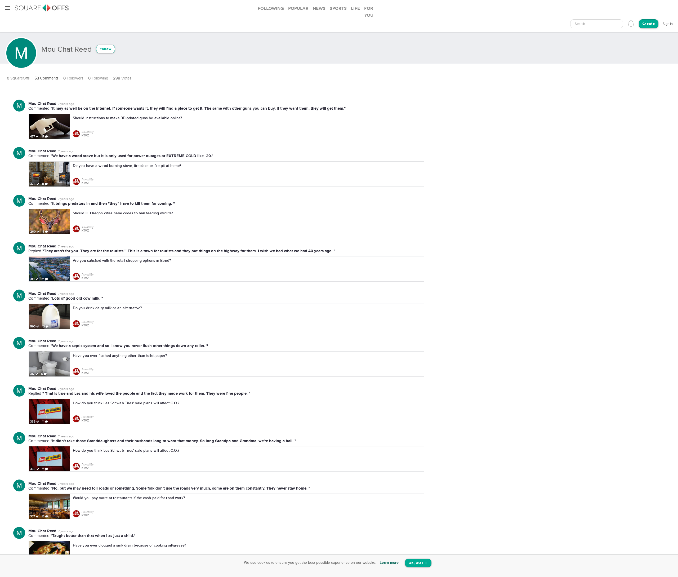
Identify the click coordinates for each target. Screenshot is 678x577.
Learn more (389, 563)
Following (98, 78)
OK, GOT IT (418, 563)
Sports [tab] (338, 8)
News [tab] (319, 8)
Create (648, 24)
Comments (46, 78)
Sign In (668, 24)
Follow (105, 49)
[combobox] (596, 23)
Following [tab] (271, 8)
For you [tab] (368, 12)
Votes (122, 78)
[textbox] (596, 24)
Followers (73, 78)
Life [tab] (355, 8)
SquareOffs (18, 78)
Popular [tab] (298, 8)
